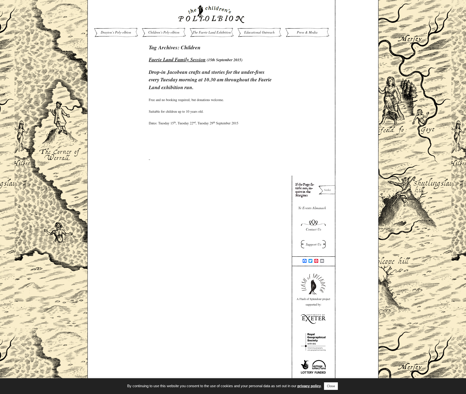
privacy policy (309, 386)
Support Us (313, 244)
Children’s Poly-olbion (163, 32)
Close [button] (331, 386)
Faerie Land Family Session (177, 59)
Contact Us (313, 229)
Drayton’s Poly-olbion (116, 32)
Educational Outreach (259, 32)
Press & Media (307, 32)
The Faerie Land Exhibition (212, 32)
